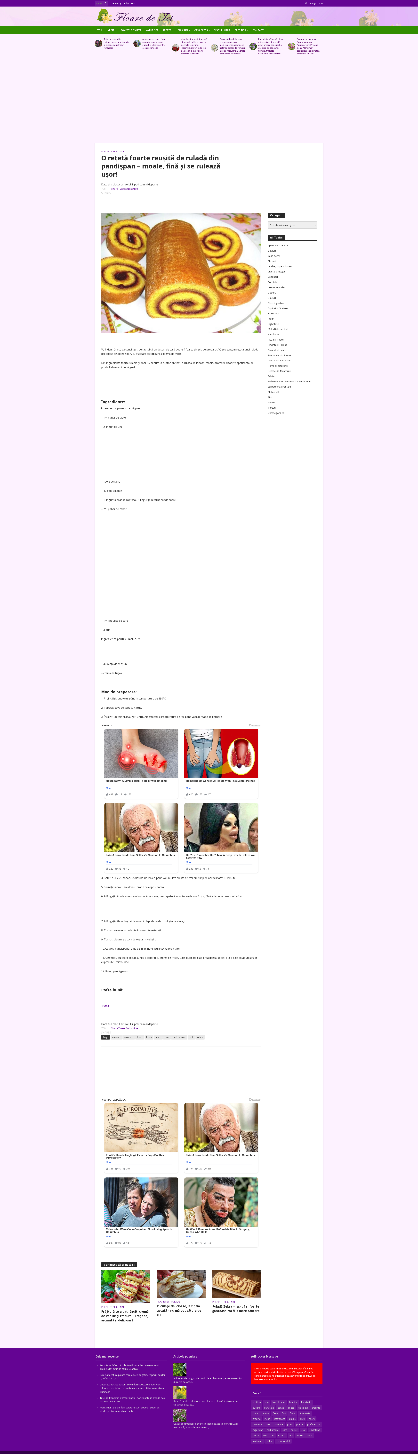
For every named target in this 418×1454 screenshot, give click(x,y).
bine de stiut (279, 1402)
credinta (316, 1407)
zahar (200, 1037)
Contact (258, 30)
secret (294, 1429)
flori (284, 1413)
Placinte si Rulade (112, 151)
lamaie (292, 1418)
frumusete (304, 1413)
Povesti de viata (131, 30)
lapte (158, 1037)
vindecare (258, 1441)
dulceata (128, 1037)
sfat (303, 1429)
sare (284, 1429)
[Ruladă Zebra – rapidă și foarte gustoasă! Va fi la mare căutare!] (236, 1284)
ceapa (291, 1407)
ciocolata (303, 1407)
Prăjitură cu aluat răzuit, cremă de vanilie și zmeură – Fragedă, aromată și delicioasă (125, 1315)
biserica (293, 1402)
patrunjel (278, 1424)
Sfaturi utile (222, 30)
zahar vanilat (283, 1441)
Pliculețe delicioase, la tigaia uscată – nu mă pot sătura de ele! (179, 1310)
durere (265, 1413)
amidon (116, 1037)
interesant (279, 1418)
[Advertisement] (209, 100)
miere (312, 1418)
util (291, 1435)
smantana (314, 1429)
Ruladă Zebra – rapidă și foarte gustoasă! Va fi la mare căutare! (236, 1308)
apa (267, 1402)
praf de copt (179, 1037)
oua (167, 1037)
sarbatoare (273, 1429)
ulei (265, 1435)
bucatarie (306, 1402)
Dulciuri (183, 30)
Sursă (105, 1006)
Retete (167, 30)
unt (191, 1037)
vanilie (300, 1435)
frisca (149, 1037)
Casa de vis (201, 30)
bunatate (269, 1407)
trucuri (256, 1435)
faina (139, 1037)
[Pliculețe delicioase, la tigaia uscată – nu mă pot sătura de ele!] (181, 1283)
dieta (255, 1413)
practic (299, 1424)
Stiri (100, 30)
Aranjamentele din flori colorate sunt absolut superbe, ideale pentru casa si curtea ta (115, 43)
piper (289, 1424)
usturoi (282, 1435)
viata (309, 1435)
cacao (281, 1407)
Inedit (110, 30)
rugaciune (258, 1429)
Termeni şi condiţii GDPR (123, 3)
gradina (257, 1418)
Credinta (240, 30)
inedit (267, 1418)
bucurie (256, 1407)
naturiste (257, 1424)
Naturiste (151, 30)
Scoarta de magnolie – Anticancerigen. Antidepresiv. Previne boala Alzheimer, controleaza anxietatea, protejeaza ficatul (269, 46)
